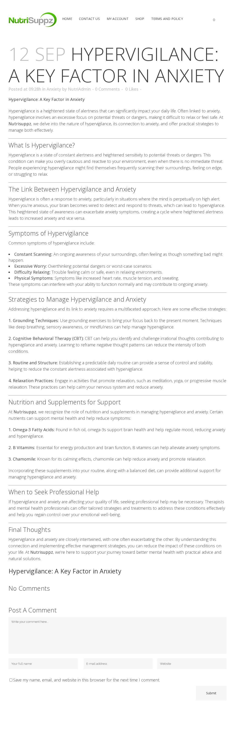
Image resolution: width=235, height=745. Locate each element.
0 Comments (107, 89)
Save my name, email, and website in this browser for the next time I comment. (86, 680)
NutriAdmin (79, 89)
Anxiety (54, 89)
